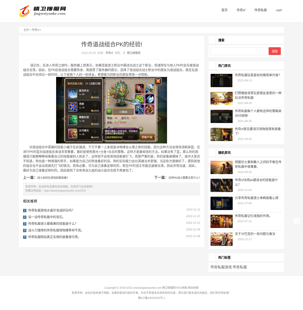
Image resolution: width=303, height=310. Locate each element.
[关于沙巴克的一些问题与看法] (222, 239)
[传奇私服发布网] (46, 11)
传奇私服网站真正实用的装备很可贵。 (54, 237)
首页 (224, 10)
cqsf (278, 10)
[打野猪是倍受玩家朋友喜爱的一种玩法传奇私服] (222, 98)
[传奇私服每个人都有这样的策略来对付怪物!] (222, 116)
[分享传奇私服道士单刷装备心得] (222, 203)
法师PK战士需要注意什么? (184, 177)
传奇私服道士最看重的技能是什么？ (53, 223)
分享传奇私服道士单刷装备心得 (256, 198)
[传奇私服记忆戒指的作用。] (222, 221)
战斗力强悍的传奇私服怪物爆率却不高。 (56, 230)
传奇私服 (260, 10)
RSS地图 (181, 287)
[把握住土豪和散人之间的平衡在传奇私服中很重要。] (222, 167)
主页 (26, 29)
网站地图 (193, 287)
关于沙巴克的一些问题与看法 (255, 233)
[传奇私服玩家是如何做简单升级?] (222, 80)
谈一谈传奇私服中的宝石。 (46, 217)
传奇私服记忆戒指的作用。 (253, 216)
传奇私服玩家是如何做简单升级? (257, 75)
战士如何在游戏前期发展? (52, 177)
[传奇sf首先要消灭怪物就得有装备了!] (222, 134)
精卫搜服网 (133, 53)
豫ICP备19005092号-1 (151, 298)
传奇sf (240, 10)
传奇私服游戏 (221, 267)
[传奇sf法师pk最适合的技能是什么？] (222, 185)
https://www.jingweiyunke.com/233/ (65, 190)
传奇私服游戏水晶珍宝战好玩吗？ (51, 210)
